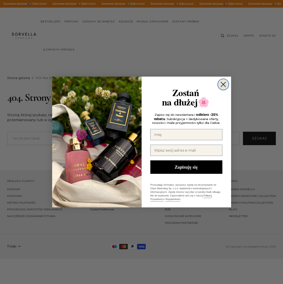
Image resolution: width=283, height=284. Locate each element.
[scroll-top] (273, 274)
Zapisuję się (186, 167)
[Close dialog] (223, 84)
